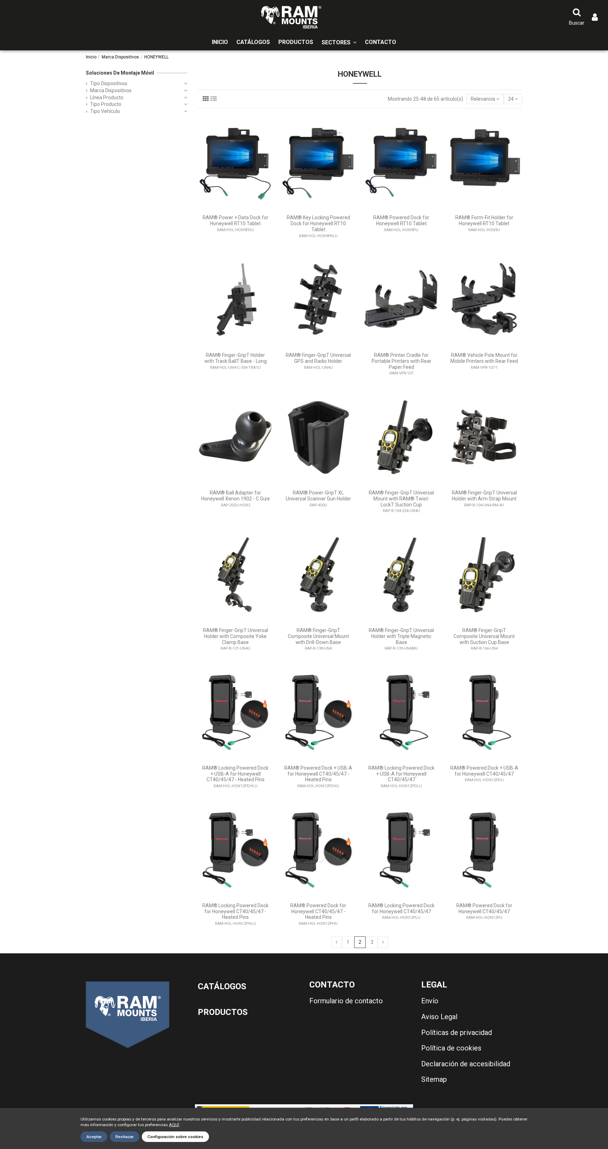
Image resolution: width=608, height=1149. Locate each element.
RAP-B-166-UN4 (484, 648)
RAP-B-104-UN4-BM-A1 (484, 505)
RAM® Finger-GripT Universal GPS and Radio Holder (318, 358)
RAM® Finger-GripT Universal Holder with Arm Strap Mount (484, 495)
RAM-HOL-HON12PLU (401, 917)
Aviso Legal (439, 1016)
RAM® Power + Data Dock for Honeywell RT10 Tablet (235, 220)
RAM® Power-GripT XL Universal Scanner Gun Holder (318, 495)
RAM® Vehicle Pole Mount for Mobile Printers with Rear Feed (484, 358)
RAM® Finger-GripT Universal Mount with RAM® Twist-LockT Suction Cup (401, 498)
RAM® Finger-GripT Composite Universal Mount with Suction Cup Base (484, 636)
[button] (339, 42)
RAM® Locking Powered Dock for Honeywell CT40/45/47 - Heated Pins (235, 911)
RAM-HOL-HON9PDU (235, 230)
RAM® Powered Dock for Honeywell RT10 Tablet (401, 220)
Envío (429, 1001)
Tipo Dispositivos (108, 83)
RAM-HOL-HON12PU (484, 917)
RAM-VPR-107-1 (484, 367)
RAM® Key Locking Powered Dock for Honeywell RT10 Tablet (318, 223)
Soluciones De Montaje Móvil (120, 73)
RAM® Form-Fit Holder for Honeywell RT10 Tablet (484, 220)
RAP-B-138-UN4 (318, 648)
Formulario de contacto (346, 1001)
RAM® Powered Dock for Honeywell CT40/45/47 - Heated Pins (318, 911)
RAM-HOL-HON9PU (401, 230)
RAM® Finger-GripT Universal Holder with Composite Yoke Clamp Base (235, 636)
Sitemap (434, 1079)
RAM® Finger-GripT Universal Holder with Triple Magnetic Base (401, 636)
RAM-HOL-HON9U (484, 230)
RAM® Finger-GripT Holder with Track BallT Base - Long (235, 358)
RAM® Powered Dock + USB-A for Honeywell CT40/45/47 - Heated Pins (318, 774)
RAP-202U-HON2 (235, 505)
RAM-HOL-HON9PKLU (318, 236)
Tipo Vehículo (105, 111)
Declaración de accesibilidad (465, 1064)
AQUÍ (174, 1124)
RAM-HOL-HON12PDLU (401, 786)
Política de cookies (451, 1048)
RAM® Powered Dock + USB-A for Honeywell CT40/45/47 (484, 771)
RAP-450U (318, 505)
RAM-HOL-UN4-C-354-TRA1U (235, 367)
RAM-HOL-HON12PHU (318, 923)
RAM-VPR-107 (401, 373)
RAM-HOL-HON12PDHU (318, 786)
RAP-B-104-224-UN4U (401, 511)
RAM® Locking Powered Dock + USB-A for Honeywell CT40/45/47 (401, 774)
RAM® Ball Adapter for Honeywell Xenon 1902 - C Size (235, 495)
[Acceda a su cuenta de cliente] (594, 17)
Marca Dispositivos (111, 90)
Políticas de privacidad (456, 1032)
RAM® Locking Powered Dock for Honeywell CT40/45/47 (401, 908)
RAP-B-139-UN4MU (401, 648)
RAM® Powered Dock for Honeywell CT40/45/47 (484, 908)
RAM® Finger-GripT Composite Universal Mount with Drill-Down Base (318, 636)
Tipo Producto (105, 104)
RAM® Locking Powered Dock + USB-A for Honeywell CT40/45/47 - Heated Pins (235, 774)
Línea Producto (107, 97)
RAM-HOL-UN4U (318, 367)
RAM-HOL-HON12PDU (484, 780)
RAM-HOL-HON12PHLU (235, 923)
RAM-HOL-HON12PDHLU (236, 786)
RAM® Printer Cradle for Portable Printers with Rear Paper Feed (401, 361)
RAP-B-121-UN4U (236, 648)
